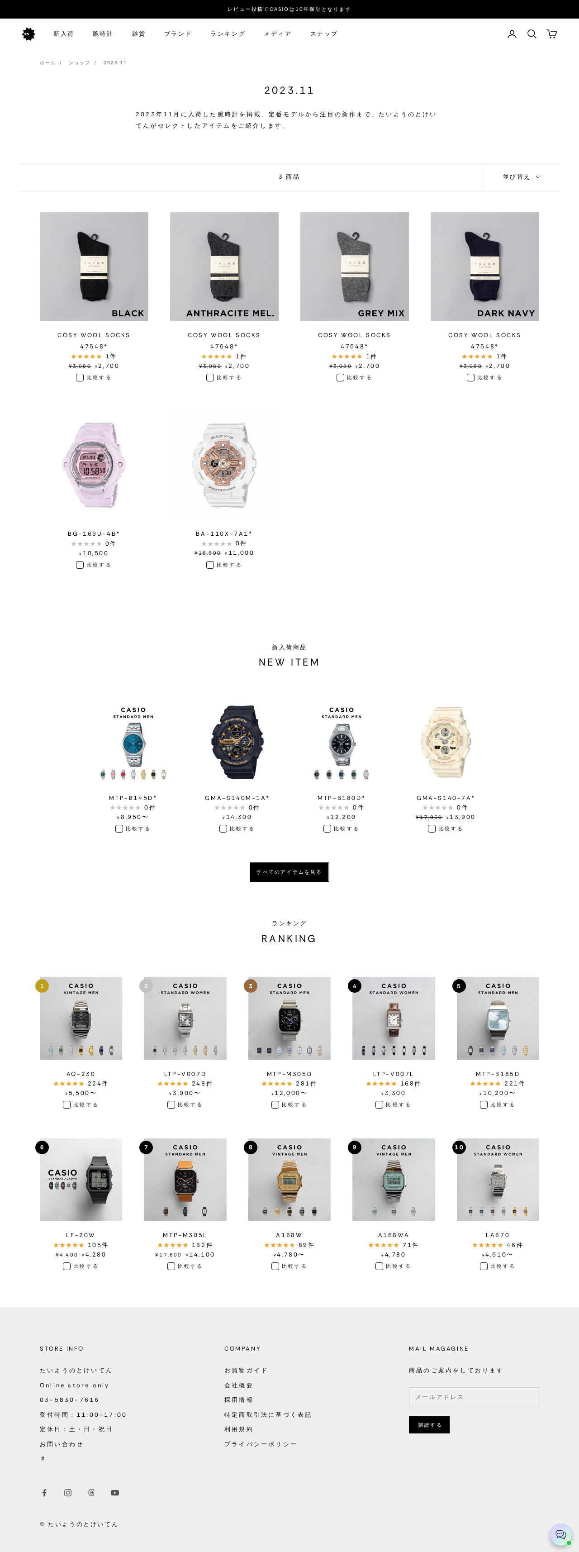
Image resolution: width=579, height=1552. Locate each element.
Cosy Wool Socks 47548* (94, 340)
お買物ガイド (246, 1370)
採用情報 (239, 1400)
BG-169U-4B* (94, 534)
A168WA (394, 1235)
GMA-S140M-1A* (237, 798)
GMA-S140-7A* (446, 798)
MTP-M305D (289, 1074)
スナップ (324, 34)
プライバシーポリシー (261, 1444)
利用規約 (239, 1429)
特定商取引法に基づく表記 (268, 1415)
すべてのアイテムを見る (289, 872)
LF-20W (81, 1235)
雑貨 (139, 34)
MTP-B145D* (133, 798)
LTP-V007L (393, 1074)
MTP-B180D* (341, 798)
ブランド (178, 34)
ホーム (48, 63)
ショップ (79, 63)
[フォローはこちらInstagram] (67, 1492)
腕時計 (103, 34)
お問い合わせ (62, 1444)
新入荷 (64, 34)
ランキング (228, 34)
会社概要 (239, 1385)
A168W (289, 1235)
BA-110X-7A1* (224, 534)
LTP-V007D (185, 1074)
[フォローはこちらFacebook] (44, 1492)
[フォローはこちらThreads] (91, 1492)
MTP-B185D (498, 1074)
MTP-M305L (185, 1235)
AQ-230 (81, 1074)
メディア (278, 34)
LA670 (498, 1235)
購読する (430, 1425)
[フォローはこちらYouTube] (114, 1492)
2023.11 (115, 63)
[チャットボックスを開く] (561, 1535)
